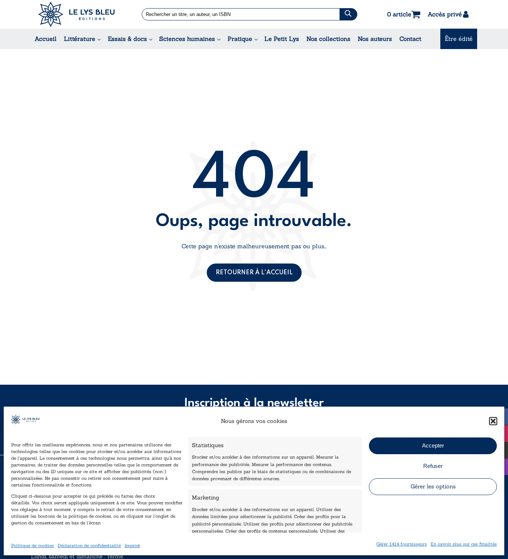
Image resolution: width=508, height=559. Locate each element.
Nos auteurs (375, 38)
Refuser (433, 466)
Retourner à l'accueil (254, 273)
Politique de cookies (32, 545)
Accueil (46, 38)
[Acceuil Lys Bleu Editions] (76, 14)
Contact (410, 38)
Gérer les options (433, 486)
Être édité (459, 38)
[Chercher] (348, 14)
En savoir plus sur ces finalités (464, 543)
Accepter (433, 445)
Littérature (79, 38)
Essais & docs (127, 38)
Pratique (240, 38)
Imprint (132, 545)
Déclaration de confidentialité (89, 545)
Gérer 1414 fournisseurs (401, 543)
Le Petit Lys (281, 38)
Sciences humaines (187, 38)
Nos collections (328, 38)
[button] (493, 421)
